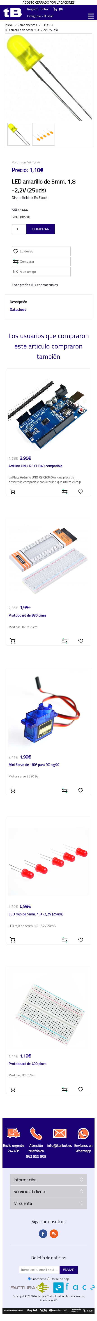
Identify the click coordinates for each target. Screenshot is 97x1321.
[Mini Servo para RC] (48, 709)
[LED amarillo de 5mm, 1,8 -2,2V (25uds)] (18, 134)
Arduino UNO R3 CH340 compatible (35, 466)
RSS (54, 1233)
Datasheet (18, 309)
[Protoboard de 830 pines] (48, 560)
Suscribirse (38, 1278)
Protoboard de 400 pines (27, 1064)
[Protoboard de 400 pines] (48, 1008)
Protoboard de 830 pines (27, 615)
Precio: (20, 170)
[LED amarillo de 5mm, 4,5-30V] (43, 134)
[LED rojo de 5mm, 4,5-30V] (48, 859)
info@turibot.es (59, 1145)
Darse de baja (60, 1278)
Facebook (43, 1233)
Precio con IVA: (22, 162)
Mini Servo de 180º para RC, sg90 (34, 765)
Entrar (45, 9)
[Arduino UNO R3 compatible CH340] (48, 411)
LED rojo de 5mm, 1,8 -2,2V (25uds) (36, 914)
